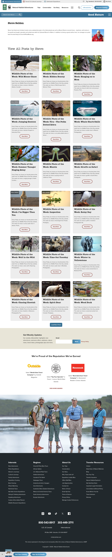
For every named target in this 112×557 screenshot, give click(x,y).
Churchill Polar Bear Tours (40, 466)
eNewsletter (87, 7)
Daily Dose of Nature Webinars (95, 469)
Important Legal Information (94, 486)
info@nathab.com (56, 537)
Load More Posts (56, 324)
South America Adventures (41, 494)
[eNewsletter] (38, 554)
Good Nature (96, 15)
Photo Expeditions (13, 469)
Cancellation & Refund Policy (94, 489)
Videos (88, 466)
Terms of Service (67, 494)
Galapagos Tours (38, 480)
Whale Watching (13, 486)
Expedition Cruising (14, 480)
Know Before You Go (92, 491)
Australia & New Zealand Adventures (43, 489)
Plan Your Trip (90, 474)
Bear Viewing (12, 483)
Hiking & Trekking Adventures (16, 494)
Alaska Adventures (38, 474)
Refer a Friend (66, 489)
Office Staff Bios (66, 480)
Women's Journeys (13, 472)
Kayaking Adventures (14, 497)
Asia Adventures (38, 486)
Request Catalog (101, 7)
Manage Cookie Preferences (70, 500)
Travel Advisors (90, 494)
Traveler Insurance (91, 477)
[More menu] (72, 7)
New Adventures (13, 466)
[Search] (79, 8)
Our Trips (64, 466)
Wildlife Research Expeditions (16, 503)
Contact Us (65, 486)
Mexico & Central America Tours (42, 491)
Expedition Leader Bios (68, 477)
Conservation (66, 469)
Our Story (65, 472)
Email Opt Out (66, 491)
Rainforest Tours (13, 489)
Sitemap (88, 497)
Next (76, 342)
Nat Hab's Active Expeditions (16, 491)
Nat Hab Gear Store (91, 483)
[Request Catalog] (21, 554)
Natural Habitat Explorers (93, 480)
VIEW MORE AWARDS (56, 388)
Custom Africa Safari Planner (16, 500)
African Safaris (37, 469)
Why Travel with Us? (68, 474)
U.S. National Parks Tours (40, 472)
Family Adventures (13, 477)
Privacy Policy (85, 341)
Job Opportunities (67, 483)
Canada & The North (39, 477)
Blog (87, 472)
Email (57, 338)
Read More (25, 91)
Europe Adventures (38, 497)
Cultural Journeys (13, 474)
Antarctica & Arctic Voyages (41, 483)
